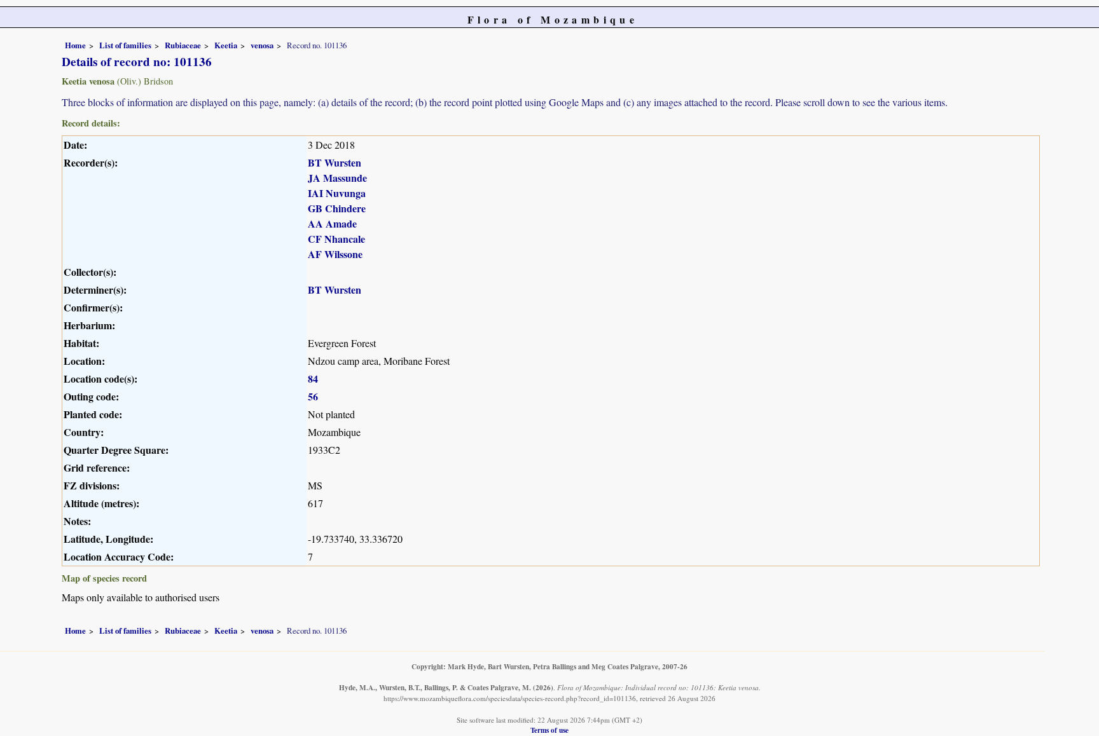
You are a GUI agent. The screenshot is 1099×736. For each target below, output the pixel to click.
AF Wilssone (335, 254)
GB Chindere (337, 208)
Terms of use (549, 730)
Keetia (225, 45)
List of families (125, 45)
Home (75, 45)
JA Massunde (337, 177)
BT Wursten (334, 162)
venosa (262, 45)
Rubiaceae (183, 45)
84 (313, 378)
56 (313, 396)
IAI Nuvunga (337, 193)
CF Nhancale (336, 238)
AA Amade (332, 223)
